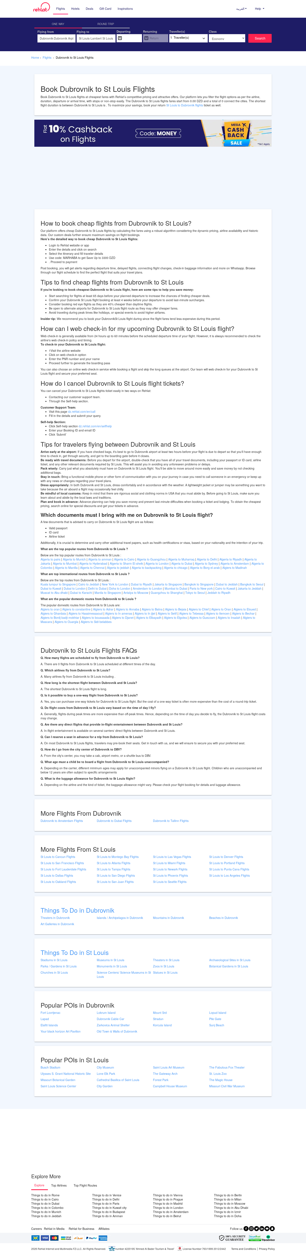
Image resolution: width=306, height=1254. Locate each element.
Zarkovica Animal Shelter (113, 1025)
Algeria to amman (100, 559)
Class (213, 31)
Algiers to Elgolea (176, 617)
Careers (36, 1229)
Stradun (158, 1019)
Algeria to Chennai (92, 567)
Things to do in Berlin (228, 1195)
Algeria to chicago (176, 567)
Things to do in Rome (45, 1195)
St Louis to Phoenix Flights (170, 875)
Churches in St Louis (54, 972)
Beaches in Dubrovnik (223, 918)
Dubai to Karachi (81, 592)
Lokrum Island (106, 1012)
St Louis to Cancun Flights (58, 857)
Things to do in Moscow (229, 1203)
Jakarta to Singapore (168, 584)
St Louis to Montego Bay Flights (118, 857)
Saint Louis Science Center (58, 1086)
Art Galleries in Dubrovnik (57, 924)
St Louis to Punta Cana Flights (229, 869)
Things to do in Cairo (45, 1199)
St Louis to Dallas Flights (57, 875)
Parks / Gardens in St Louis (59, 966)
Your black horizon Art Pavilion (61, 1031)
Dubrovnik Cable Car (110, 1019)
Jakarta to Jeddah (250, 588)
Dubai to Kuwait (51, 588)
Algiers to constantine (76, 609)
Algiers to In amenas (119, 613)
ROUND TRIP (105, 24)
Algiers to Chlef (199, 609)
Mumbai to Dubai (176, 588)
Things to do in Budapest (108, 1212)
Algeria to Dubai (181, 563)
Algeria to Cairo (124, 559)
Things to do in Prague (168, 1199)
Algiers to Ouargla (67, 622)
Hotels (75, 8)
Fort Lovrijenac (50, 1012)
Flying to (83, 32)
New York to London (115, 584)
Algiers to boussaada (96, 617)
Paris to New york (202, 588)
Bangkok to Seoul (252, 584)
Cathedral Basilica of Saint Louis (118, 1080)
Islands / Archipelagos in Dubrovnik (120, 918)
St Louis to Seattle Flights (170, 882)
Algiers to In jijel (145, 613)
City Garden (105, 1086)
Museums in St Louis (110, 960)
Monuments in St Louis (112, 966)
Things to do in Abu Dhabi (231, 1208)
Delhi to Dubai (97, 588)
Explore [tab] (39, 1185)
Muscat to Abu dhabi (54, 592)
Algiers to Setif (168, 613)
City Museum (105, 1067)
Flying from (45, 32)
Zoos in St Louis (163, 966)
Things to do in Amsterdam (171, 1212)
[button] (241, 8)
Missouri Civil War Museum (227, 1086)
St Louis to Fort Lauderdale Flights (63, 869)
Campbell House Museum (170, 1086)
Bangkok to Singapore (199, 584)
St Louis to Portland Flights (227, 863)
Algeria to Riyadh (231, 559)
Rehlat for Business (81, 1229)
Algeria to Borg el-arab (205, 567)
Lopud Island (217, 1012)
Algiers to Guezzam (202, 617)
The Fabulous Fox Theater (227, 1067)
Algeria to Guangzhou (152, 559)
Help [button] (258, 8)
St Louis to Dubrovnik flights (184, 105)
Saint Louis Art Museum (168, 1067)
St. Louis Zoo (218, 1073)
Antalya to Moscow (136, 592)
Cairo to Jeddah (89, 584)
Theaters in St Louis (166, 960)
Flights (60, 8)
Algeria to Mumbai (65, 563)
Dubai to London (75, 588)
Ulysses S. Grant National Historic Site (66, 1073)
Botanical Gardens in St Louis (228, 966)
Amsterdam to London (148, 588)
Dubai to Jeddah (227, 584)
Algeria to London (158, 563)
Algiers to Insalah (229, 617)
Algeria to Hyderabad (93, 563)
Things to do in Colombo (47, 1208)
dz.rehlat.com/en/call (81, 411)
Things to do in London (168, 1208)
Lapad (45, 1019)
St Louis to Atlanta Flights (113, 863)
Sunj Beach (216, 1025)
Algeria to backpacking (147, 567)
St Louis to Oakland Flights (58, 882)
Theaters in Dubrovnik (55, 918)
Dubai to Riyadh (142, 584)
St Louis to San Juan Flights (115, 882)
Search (260, 38)
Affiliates (103, 1229)
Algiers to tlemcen (218, 613)
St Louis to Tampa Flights (113, 869)
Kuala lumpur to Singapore (59, 584)
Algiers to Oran (221, 609)
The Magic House (221, 1080)
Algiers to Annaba (128, 609)
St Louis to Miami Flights (169, 863)
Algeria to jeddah (118, 567)
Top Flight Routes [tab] (85, 1185)
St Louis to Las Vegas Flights (172, 857)
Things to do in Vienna (168, 1195)
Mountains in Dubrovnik (168, 918)
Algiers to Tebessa (191, 613)
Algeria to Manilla (66, 567)
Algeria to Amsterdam (234, 563)
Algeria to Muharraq (181, 559)
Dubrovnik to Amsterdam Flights (62, 821)
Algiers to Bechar (243, 613)
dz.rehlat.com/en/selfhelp (95, 426)
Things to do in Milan (227, 1199)
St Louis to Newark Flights (170, 869)
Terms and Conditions (243, 1248)
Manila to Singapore (108, 592)
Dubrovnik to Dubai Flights (114, 821)
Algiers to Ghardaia (54, 613)
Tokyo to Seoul (195, 592)
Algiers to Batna (152, 609)
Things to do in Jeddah (46, 1216)
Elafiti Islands (49, 1025)
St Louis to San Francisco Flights (62, 863)
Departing (124, 31)
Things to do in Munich (46, 1212)
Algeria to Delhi (207, 559)
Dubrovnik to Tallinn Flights (171, 821)
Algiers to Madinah (234, 567)
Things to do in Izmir (227, 1212)
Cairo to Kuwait (225, 588)
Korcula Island (162, 1025)
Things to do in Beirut (167, 1216)
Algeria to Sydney (207, 563)
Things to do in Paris (105, 1203)
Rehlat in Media (54, 1229)
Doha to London (120, 588)
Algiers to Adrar (103, 609)
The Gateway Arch (165, 1073)
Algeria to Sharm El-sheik (127, 563)
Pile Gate (215, 1019)
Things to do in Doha (227, 1216)
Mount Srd (160, 1012)
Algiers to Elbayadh (149, 617)
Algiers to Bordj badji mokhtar (60, 617)
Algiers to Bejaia (175, 609)
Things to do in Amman (107, 1216)
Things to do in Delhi (105, 1199)
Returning (150, 31)
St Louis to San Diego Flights (116, 875)
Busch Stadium (50, 1067)
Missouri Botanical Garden (58, 1080)
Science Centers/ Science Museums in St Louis (124, 974)
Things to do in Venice (106, 1195)
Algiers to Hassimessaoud (85, 613)
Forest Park (160, 1080)
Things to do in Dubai (45, 1203)
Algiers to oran (51, 609)
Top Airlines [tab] (59, 1185)
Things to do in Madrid (168, 1203)
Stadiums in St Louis (54, 960)
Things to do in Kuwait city (109, 1208)
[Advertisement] (153, 180)
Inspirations (125, 8)
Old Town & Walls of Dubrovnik (117, 1031)
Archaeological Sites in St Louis (229, 960)
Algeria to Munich (75, 559)
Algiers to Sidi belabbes (96, 622)
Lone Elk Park (106, 1073)
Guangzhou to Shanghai (167, 592)
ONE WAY (58, 24)
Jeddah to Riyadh (218, 592)
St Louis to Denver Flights (226, 857)
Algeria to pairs (51, 559)
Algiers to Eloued (245, 609)
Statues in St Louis (165, 972)
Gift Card (105, 8)
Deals (89, 8)
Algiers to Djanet (123, 617)
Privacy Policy (267, 1248)
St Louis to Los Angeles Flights (229, 875)
